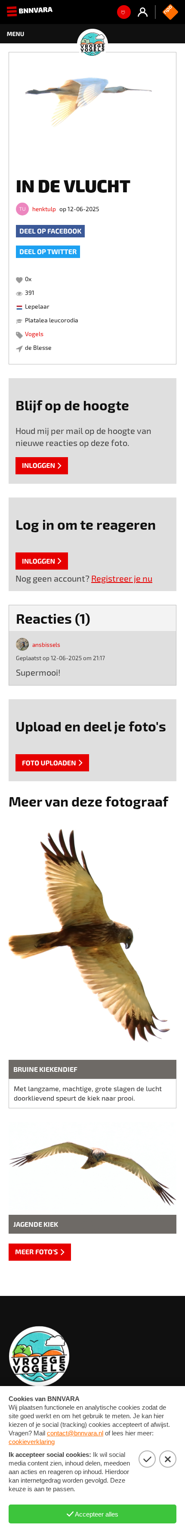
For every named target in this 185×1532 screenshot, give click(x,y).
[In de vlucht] (92, 108)
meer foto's (36, 1252)
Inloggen (38, 465)
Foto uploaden (49, 763)
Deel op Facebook (50, 231)
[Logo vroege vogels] (92, 33)
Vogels (34, 333)
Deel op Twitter (48, 252)
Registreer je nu (121, 578)
